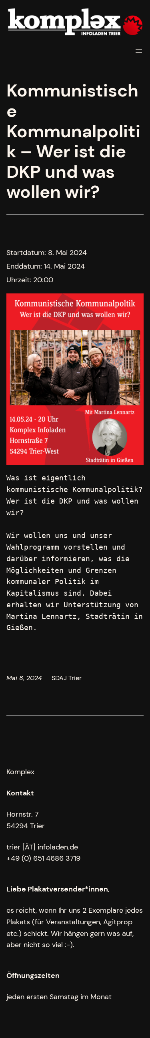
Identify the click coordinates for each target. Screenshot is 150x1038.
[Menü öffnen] (139, 51)
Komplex (20, 772)
